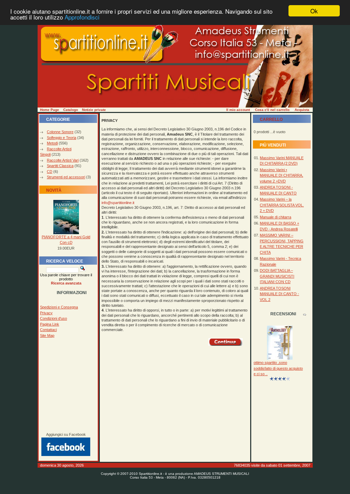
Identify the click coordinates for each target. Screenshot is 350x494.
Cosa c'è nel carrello (272, 110)
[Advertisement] (65, 385)
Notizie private (94, 110)
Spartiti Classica (60, 166)
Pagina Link (49, 324)
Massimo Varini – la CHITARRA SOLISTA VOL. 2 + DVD (282, 205)
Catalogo (70, 110)
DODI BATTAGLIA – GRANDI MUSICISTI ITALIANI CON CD (277, 276)
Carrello (271, 119)
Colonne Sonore (60, 132)
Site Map (47, 335)
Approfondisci (82, 17)
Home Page (49, 110)
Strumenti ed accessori (66, 177)
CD (49, 171)
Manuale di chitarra (275, 217)
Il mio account (238, 110)
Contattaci (48, 330)
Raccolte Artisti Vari (63, 160)
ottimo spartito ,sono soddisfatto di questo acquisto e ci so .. (278, 368)
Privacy (46, 313)
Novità (54, 190)
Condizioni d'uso (53, 318)
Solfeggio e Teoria (61, 138)
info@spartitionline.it (118, 203)
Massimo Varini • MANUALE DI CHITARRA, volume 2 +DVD (281, 175)
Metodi (52, 143)
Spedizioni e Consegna (59, 307)
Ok (314, 11)
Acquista (302, 110)
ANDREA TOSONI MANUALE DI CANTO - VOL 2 (279, 294)
